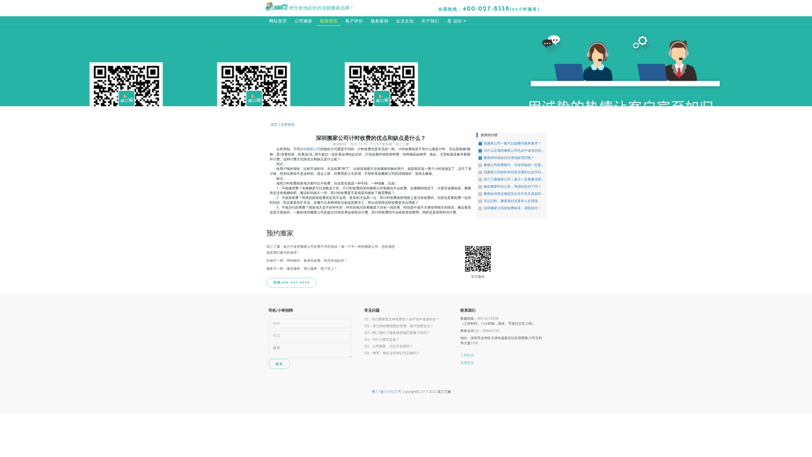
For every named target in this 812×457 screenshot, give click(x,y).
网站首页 (278, 21)
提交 (279, 364)
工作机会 (467, 355)
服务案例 (379, 21)
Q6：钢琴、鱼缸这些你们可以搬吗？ (392, 353)
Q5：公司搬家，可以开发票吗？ (388, 346)
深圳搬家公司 (310, 149)
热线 (291, 282)
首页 (274, 125)
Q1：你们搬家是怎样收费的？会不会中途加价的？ (401, 319)
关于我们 (430, 21)
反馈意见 (467, 363)
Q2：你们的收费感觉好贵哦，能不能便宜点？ (398, 326)
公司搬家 (303, 21)
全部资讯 (288, 125)
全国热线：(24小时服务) (489, 9)
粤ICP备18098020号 (386, 392)
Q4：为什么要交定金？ (381, 339)
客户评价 (354, 21)
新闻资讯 (329, 21)
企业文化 (405, 21)
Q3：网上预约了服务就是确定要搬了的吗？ (397, 333)
